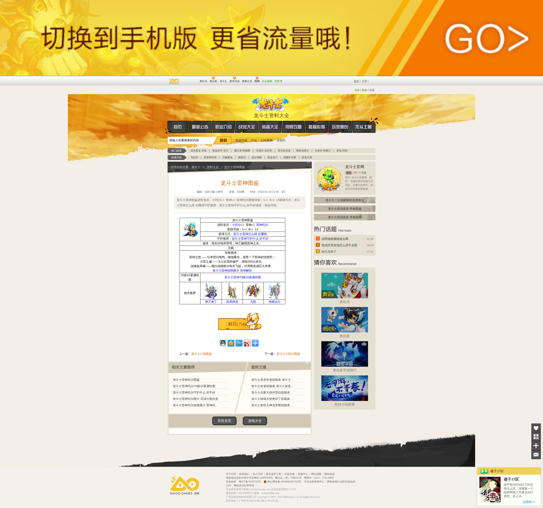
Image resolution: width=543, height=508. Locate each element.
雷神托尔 (262, 224)
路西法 (242, 157)
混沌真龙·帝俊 (198, 150)
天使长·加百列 (264, 150)
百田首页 (224, 421)
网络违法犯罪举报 (244, 485)
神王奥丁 (211, 301)
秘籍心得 (317, 127)
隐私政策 (330, 474)
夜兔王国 (307, 157)
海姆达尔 (274, 301)
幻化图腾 (267, 140)
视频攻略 (293, 127)
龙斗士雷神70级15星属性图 (242, 277)
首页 (178, 127)
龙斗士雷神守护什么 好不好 (250, 238)
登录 (356, 81)
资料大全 (213, 167)
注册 (364, 81)
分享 (536, 445)
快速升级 (241, 140)
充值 (357, 90)
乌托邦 (194, 157)
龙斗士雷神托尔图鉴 (186, 379)
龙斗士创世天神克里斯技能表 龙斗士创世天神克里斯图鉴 (273, 405)
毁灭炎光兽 (284, 150)
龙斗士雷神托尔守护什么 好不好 (194, 392)
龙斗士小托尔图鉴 (288, 353)
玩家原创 (340, 127)
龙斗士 (271, 103)
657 (355, 172)
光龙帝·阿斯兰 (323, 150)
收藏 (371, 90)
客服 (364, 90)
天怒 (253, 301)
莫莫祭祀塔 (210, 157)
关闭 (537, 471)
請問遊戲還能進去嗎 (335, 239)
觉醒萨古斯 (289, 157)
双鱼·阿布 (342, 150)
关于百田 (231, 474)
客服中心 (303, 474)
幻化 (254, 140)
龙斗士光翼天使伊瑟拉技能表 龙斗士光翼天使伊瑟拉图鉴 (273, 392)
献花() (237, 324)
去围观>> (528, 502)
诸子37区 (511, 479)
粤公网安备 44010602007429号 (284, 481)
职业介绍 (223, 127)
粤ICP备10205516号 (250, 481)
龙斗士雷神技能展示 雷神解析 (232, 270)
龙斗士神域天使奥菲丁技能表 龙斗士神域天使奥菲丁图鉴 (273, 398)
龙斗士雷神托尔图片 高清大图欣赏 (195, 398)
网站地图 (316, 474)
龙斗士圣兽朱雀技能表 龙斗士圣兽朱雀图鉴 (273, 379)
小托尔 (236, 224)
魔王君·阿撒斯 (242, 150)
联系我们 (244, 474)
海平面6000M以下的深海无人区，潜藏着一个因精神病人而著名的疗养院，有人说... (518, 490)
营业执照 (231, 481)
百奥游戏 (174, 81)
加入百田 (258, 474)
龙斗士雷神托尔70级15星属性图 (194, 386)
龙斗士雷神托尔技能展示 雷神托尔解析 (196, 405)
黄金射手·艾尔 (220, 150)
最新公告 (200, 127)
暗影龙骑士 (302, 150)
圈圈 (348, 173)
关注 (536, 436)
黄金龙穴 (272, 157)
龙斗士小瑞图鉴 (201, 353)
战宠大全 (247, 127)
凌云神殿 (257, 157)
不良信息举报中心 (314, 481)
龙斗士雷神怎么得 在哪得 (250, 234)
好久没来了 (329, 251)
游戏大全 (255, 421)
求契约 (281, 140)
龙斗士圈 (363, 127)
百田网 (190, 80)
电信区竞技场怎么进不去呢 (339, 245)
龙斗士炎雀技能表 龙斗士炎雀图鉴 (273, 386)
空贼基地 (227, 157)
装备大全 (270, 127)
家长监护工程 (273, 474)
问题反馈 (289, 474)
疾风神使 (232, 301)
